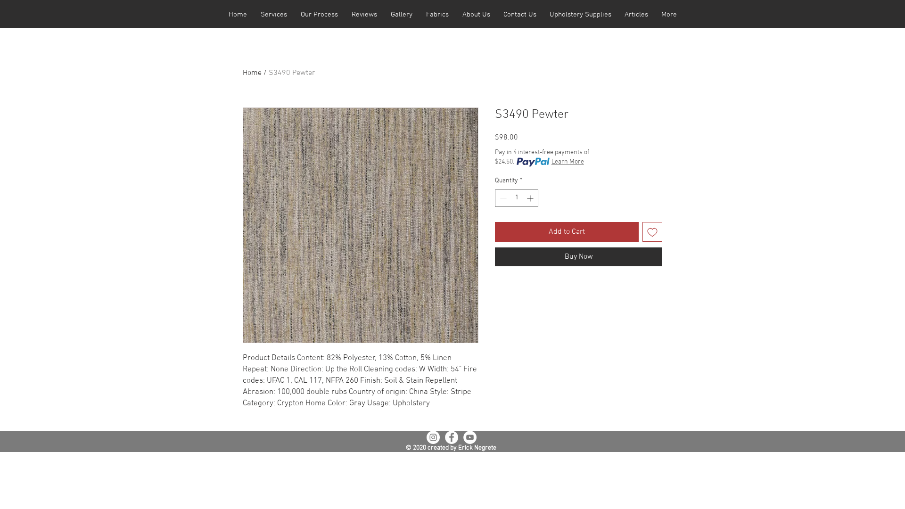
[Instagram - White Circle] (433, 437)
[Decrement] (502, 198)
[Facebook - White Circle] (451, 437)
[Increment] (531, 198)
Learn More (567, 162)
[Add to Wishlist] (652, 232)
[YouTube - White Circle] (470, 437)
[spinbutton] (516, 198)
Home (252, 73)
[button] (274, 15)
